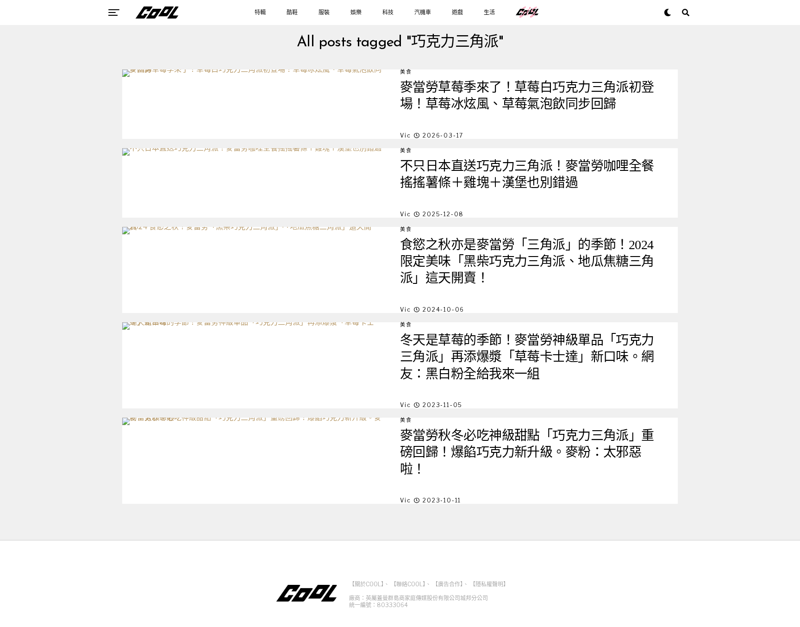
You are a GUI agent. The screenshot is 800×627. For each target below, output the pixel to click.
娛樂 (356, 12)
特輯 (260, 12)
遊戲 (457, 12)
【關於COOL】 (366, 584)
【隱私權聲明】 (489, 584)
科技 (388, 12)
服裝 (324, 12)
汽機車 (422, 12)
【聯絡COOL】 (408, 584)
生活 (489, 12)
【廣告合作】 (447, 584)
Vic (405, 135)
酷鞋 (292, 12)
